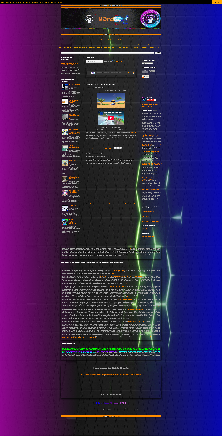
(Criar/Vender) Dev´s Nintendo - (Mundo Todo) (148, 179)
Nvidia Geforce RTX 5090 (136, 321)
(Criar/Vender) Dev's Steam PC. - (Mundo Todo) (150, 152)
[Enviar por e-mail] (115, 148)
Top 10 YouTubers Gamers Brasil (84, 47)
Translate (119, 61)
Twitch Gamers (146, 229)
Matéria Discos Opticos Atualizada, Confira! (69, 64)
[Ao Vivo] (89, 73)
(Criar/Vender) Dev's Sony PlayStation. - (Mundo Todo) (151, 188)
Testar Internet (92, 45)
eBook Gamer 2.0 (119, 45)
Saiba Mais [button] (60, 2)
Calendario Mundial (148, 236)
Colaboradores (109, 47)
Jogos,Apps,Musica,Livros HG (150, 47)
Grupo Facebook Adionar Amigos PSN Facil (150, 105)
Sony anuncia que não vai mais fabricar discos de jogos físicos (74, 131)
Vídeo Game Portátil (133, 45)
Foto (129, 248)
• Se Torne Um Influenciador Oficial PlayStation (151, 210)
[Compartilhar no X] (118, 148)
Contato (125, 47)
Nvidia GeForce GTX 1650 (118, 286)
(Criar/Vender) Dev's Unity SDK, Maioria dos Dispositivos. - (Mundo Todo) (151, 135)
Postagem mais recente (94, 203)
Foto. (131, 318)
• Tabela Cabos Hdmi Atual (150, 221)
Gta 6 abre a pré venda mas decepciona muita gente (74, 192)
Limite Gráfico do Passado (151, 45)
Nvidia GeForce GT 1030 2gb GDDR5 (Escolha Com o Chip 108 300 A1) (122, 276)
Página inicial (63, 45)
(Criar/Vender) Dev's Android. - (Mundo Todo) (151, 144)
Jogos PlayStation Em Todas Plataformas (74, 221)
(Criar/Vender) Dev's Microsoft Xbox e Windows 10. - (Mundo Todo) (151, 164)
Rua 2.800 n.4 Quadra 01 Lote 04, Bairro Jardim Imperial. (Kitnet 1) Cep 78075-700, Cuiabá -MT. (111, 374)
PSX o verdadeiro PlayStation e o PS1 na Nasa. (74, 147)
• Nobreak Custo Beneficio (150, 219)
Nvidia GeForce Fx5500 (117, 270)
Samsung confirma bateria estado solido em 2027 (74, 116)
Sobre (119, 47)
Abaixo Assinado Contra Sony (74, 85)
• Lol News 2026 (146, 216)
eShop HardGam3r (65, 47)
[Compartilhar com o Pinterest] (121, 148)
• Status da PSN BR (148, 214)
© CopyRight (134, 47)
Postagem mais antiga (128, 203)
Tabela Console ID (106, 45)
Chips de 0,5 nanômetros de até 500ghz (74, 177)
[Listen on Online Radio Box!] (133, 73)
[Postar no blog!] (116, 148)
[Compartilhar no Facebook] (120, 148)
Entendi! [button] (217, 2)
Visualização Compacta (77, 45)
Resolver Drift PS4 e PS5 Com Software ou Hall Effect (74, 100)
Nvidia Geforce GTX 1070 (126, 299)
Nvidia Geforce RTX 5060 (136, 309)
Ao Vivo (99, 47)
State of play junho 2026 (73, 206)
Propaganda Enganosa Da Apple (73, 162)
